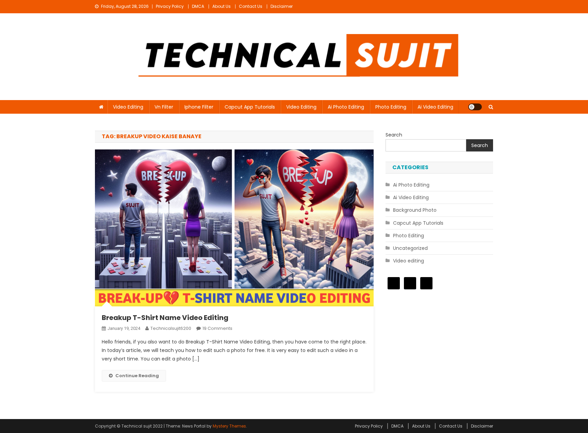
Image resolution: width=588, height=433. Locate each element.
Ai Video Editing (435, 106)
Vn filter (163, 106)
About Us (221, 6)
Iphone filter (198, 106)
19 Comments (217, 328)
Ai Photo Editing (346, 106)
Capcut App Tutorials (250, 106)
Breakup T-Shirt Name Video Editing (165, 317)
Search (394, 134)
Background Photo (415, 210)
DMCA (198, 6)
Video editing (128, 106)
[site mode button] (475, 106)
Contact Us (250, 6)
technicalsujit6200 (170, 328)
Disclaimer (282, 6)
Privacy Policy (170, 6)
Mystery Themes (229, 426)
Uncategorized (410, 248)
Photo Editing (390, 106)
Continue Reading (137, 375)
